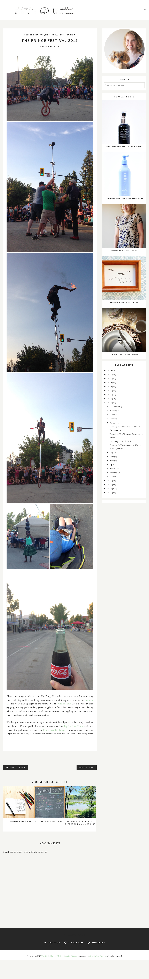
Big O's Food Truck (73, 726)
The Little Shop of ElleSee (52, 956)
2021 (109, 378)
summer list (67, 35)
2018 (109, 390)
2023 (109, 370)
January (113, 476)
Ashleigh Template (71, 956)
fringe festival (34, 35)
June (112, 456)
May (112, 460)
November (115, 410)
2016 (109, 398)
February (114, 472)
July (112, 452)
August (113, 422)
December (114, 406)
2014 (109, 480)
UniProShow (64, 703)
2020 (109, 382)
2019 (109, 386)
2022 (109, 374)
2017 (109, 394)
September (115, 418)
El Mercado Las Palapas (55, 729)
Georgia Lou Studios (97, 956)
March (113, 468)
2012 (109, 488)
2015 (109, 402)
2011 (109, 492)
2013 (109, 484)
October (114, 414)
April (112, 464)
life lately (51, 35)
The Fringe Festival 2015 (120, 441)
